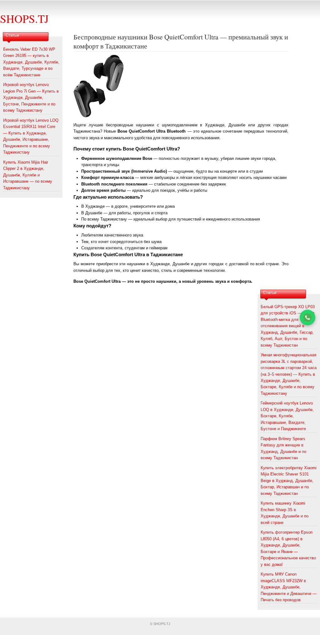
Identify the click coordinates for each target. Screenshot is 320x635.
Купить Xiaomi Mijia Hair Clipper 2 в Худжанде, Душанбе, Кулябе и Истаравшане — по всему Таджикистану (27, 175)
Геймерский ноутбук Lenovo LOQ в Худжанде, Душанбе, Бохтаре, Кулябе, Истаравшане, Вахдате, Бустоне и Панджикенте (287, 416)
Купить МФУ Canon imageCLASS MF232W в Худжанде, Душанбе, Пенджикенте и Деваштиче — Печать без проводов (289, 587)
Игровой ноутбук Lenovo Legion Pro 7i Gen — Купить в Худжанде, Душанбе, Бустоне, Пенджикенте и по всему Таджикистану (31, 97)
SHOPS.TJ (24, 18)
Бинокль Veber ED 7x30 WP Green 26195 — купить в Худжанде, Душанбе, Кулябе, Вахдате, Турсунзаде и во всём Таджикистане (31, 62)
